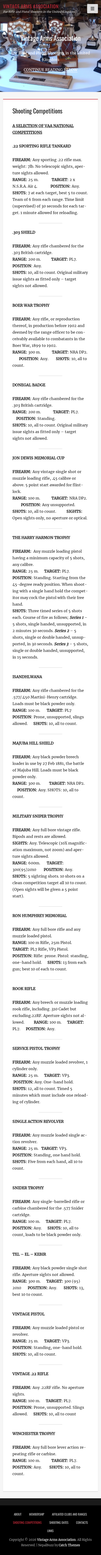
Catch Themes (69, 1545)
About (17, 1514)
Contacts (82, 1522)
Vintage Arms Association (31, 6)
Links (50, 1530)
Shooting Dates (58, 1522)
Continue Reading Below (51, 69)
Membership (36, 1514)
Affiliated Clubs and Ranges (69, 1514)
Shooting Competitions (27, 1522)
